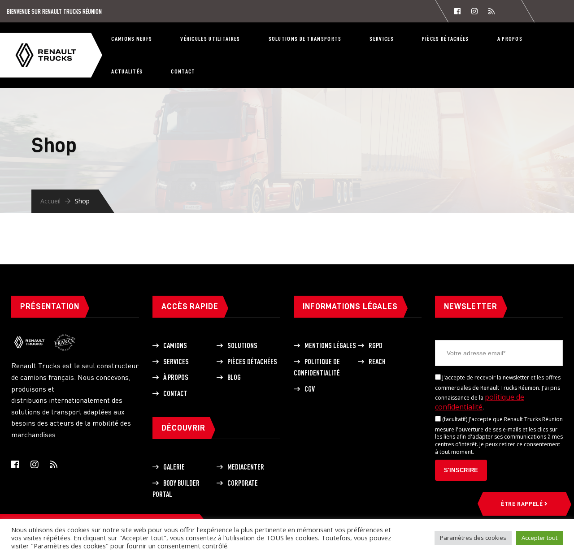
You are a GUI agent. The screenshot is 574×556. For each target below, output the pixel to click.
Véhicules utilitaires (210, 38)
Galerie (174, 467)
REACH (377, 362)
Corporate (242, 483)
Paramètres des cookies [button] (473, 538)
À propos (175, 377)
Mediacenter (245, 467)
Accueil (50, 201)
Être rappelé (522, 504)
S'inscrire (461, 470)
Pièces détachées (445, 38)
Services (381, 38)
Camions (175, 345)
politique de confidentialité (479, 402)
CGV (309, 389)
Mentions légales (330, 345)
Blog (234, 377)
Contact (183, 71)
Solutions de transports (305, 38)
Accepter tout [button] (539, 538)
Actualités (127, 71)
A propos (509, 38)
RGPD (376, 345)
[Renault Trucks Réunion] (54, 41)
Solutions (242, 345)
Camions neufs (131, 38)
